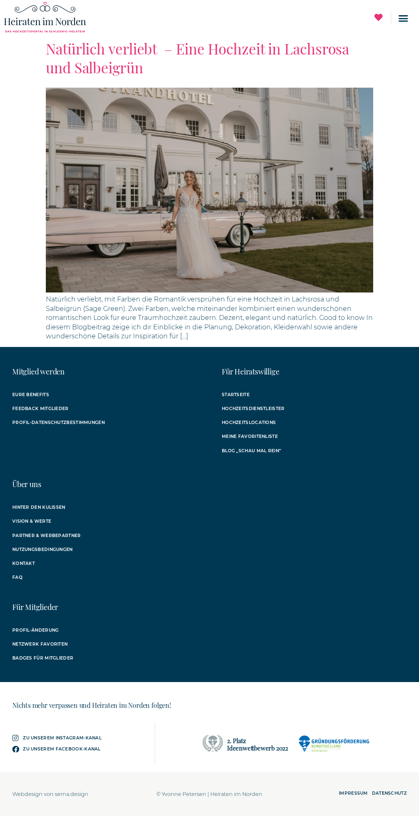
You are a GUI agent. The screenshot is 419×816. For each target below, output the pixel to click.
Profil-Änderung (35, 630)
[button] (403, 18)
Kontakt (23, 563)
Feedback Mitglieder (40, 408)
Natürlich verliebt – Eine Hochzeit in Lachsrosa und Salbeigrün (197, 58)
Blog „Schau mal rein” (251, 450)
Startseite (236, 394)
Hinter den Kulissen (38, 507)
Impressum (353, 793)
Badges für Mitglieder (42, 658)
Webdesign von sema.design (50, 794)
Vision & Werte (31, 521)
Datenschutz (389, 793)
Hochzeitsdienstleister (253, 408)
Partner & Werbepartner (46, 535)
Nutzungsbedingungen (42, 549)
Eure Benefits (30, 394)
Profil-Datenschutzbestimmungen (58, 422)
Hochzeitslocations (249, 422)
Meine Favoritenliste (250, 436)
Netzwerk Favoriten (40, 644)
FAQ (17, 577)
